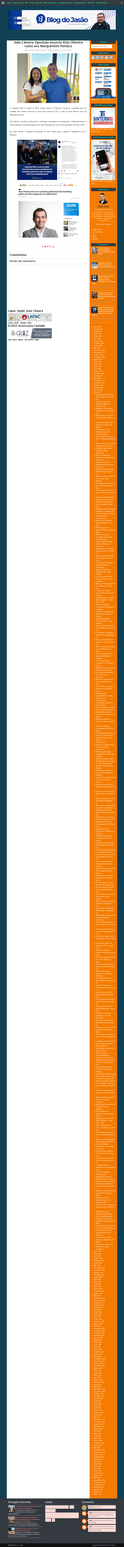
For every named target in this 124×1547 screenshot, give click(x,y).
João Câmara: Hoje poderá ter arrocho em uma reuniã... (106, 779)
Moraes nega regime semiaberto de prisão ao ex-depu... (105, 754)
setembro (99, 357)
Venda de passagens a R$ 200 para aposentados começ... (105, 870)
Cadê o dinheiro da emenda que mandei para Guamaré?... (105, 457)
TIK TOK (90, 3)
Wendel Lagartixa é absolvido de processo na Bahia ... (105, 530)
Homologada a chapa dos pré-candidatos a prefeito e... (105, 1085)
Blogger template (98, 1545)
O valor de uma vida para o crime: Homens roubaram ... (106, 1207)
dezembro (99, 350)
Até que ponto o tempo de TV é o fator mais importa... (105, 478)
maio (97, 336)
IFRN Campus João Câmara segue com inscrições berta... (103, 432)
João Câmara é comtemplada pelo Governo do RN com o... (104, 1055)
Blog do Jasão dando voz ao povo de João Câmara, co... (105, 966)
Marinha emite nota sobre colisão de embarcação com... (105, 1062)
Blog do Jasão (18, 1545)
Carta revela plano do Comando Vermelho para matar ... (105, 714)
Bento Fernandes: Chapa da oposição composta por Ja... (106, 628)
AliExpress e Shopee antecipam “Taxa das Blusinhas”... (103, 1015)
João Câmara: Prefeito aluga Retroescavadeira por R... (104, 994)
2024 (97, 378)
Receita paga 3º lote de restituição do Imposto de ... (105, 418)
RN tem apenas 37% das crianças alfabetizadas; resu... (105, 889)
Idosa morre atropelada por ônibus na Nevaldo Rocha (104, 877)
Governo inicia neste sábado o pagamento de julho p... (105, 1239)
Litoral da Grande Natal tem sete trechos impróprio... (104, 674)
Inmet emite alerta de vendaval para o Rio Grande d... (103, 1232)
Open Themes (110, 1545)
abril (97, 338)
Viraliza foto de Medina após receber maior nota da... (105, 397)
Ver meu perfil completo (103, 224)
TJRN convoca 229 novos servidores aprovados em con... (105, 931)
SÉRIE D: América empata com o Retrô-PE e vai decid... (105, 649)
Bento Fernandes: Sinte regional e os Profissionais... (104, 740)
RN (26, 3)
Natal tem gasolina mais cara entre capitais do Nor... (104, 681)
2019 (97, 1387)
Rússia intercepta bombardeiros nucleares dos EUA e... (104, 1146)
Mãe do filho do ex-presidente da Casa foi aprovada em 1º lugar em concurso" (61, 1515)
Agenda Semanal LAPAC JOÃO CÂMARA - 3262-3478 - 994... (105, 600)
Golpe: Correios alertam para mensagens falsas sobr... (104, 504)
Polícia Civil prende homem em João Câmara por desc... (106, 959)
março (98, 341)
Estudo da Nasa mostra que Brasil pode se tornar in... (105, 1022)
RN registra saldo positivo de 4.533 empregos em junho (105, 485)
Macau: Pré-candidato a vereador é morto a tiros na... (105, 642)
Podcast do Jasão (50, 3)
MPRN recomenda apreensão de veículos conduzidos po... (104, 537)
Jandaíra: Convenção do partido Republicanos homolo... (105, 614)
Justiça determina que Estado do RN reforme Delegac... (104, 1069)
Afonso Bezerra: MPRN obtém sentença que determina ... (104, 544)
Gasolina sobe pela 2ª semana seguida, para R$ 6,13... (105, 812)
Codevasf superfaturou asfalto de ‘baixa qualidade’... (104, 450)
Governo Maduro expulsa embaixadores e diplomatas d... (105, 516)
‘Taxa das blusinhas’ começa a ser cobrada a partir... (105, 663)
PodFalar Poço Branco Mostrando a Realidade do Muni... (105, 1221)
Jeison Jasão (103, 206)
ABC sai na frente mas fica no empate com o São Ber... (105, 586)
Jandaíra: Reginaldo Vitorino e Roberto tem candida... (104, 621)
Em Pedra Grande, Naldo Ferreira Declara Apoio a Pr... (105, 1160)
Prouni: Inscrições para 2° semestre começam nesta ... (105, 1092)
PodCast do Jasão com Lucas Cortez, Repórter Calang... (104, 772)
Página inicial (97, 230)
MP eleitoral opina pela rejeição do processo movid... (104, 838)
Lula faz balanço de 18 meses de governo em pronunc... (104, 579)
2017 (96, 1447)
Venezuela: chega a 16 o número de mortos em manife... (104, 425)
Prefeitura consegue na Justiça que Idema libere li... (105, 1186)
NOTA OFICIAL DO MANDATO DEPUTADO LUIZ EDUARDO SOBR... (104, 1214)
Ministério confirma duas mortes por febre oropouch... (105, 747)
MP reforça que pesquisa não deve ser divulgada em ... (106, 1036)
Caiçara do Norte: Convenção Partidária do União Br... (105, 831)
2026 (97, 327)
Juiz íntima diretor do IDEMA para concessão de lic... (105, 980)
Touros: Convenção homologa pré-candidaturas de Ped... (104, 1174)
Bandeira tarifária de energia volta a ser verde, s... (105, 721)
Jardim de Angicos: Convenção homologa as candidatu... (105, 607)
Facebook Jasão (79, 3)
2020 (97, 1356)
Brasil (31, 3)
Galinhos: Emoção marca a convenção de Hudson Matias (105, 1193)
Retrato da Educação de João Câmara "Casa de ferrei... (105, 558)
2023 (97, 1265)
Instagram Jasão (65, 3)
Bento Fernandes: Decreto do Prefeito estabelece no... (105, 800)
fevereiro (99, 343)
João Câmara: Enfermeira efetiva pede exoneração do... (105, 1001)
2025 (97, 348)
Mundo (39, 3)
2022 (97, 1296)
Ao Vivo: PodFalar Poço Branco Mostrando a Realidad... (104, 656)
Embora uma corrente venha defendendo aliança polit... (105, 1008)
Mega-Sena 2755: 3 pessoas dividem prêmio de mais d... (105, 464)
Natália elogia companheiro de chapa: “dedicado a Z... (104, 695)
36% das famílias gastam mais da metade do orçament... (105, 1099)
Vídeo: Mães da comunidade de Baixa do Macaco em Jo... (105, 1048)
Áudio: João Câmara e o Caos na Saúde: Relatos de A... (105, 439)
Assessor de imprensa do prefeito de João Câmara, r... (105, 793)
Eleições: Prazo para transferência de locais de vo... (105, 987)
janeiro (98, 345)
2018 (96, 1417)
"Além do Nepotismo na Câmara (57, 1507)
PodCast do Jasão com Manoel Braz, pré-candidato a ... (104, 1246)
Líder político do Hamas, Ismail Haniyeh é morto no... (105, 471)
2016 (96, 1478)
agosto (98, 329)
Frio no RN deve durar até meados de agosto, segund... (105, 896)
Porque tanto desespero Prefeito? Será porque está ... (105, 786)
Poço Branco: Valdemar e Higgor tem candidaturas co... (105, 635)
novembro (99, 352)
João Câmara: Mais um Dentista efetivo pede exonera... (104, 863)
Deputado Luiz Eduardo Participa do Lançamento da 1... (105, 411)
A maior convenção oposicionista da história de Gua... (105, 593)
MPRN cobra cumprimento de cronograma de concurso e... (105, 917)
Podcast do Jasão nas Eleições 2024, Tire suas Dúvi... (105, 945)
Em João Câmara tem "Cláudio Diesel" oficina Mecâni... (104, 765)
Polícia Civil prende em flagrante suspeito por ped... (104, 523)
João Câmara (18, 3)
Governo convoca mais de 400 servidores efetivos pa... (105, 856)
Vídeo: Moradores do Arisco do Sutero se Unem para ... (105, 1127)
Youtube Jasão (101, 3)
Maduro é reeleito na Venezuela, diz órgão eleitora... (103, 572)
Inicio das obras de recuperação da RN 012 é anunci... (105, 728)
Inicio (9, 3)
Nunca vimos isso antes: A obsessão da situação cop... (105, 903)
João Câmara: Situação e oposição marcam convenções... (105, 565)
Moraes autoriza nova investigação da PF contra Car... (105, 824)
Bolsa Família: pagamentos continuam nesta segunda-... (105, 1106)
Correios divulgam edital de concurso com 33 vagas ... (106, 938)
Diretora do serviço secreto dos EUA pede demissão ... (104, 973)
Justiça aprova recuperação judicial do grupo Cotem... (104, 702)
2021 (96, 1326)
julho (97, 331)
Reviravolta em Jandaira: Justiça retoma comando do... (105, 551)
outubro (98, 355)
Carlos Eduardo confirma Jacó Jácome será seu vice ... (106, 492)
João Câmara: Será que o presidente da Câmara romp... (105, 688)
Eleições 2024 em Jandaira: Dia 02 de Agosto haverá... (103, 1200)
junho (97, 334)
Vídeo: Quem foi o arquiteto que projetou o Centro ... (105, 1113)
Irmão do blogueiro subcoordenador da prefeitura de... (103, 404)
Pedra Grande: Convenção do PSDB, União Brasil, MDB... (105, 1029)
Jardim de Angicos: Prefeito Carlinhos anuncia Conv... (105, 952)
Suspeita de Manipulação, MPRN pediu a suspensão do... (105, 910)
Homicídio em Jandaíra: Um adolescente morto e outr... (105, 1153)
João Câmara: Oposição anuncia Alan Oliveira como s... (106, 924)
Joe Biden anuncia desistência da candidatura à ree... (105, 1167)
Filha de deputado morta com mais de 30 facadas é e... (105, 1134)
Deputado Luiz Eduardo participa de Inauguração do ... (105, 845)
